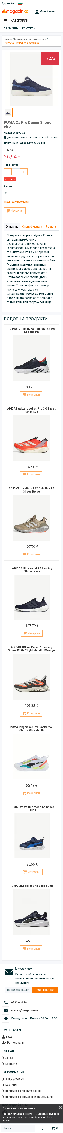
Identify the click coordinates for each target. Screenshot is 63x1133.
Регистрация (15, 1042)
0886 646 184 (19, 1002)
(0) (57, 1128)
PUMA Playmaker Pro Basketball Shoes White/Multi (31, 728)
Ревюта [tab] (51, 226)
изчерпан (10, 179)
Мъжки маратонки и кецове (30, 39)
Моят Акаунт (48, 11)
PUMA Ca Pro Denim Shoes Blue (21, 42)
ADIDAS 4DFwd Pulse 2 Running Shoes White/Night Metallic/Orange (31, 649)
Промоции (11, 28)
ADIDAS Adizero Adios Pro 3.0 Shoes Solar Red (31, 410)
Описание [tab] (12, 226)
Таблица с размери (16, 201)
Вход (8, 1036)
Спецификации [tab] (32, 226)
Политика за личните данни (22, 1091)
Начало (8, 39)
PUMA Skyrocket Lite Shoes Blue (32, 885)
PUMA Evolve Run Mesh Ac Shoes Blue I (32, 808)
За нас (8, 1058)
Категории (19, 20)
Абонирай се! (45, 989)
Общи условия (14, 1079)
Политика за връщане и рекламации (28, 1096)
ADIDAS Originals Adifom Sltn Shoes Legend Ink (31, 330)
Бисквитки (11, 1085)
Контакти (28, 28)
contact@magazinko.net (25, 1010)
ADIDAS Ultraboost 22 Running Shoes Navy (32, 570)
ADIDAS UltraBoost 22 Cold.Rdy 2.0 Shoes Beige (31, 490)
